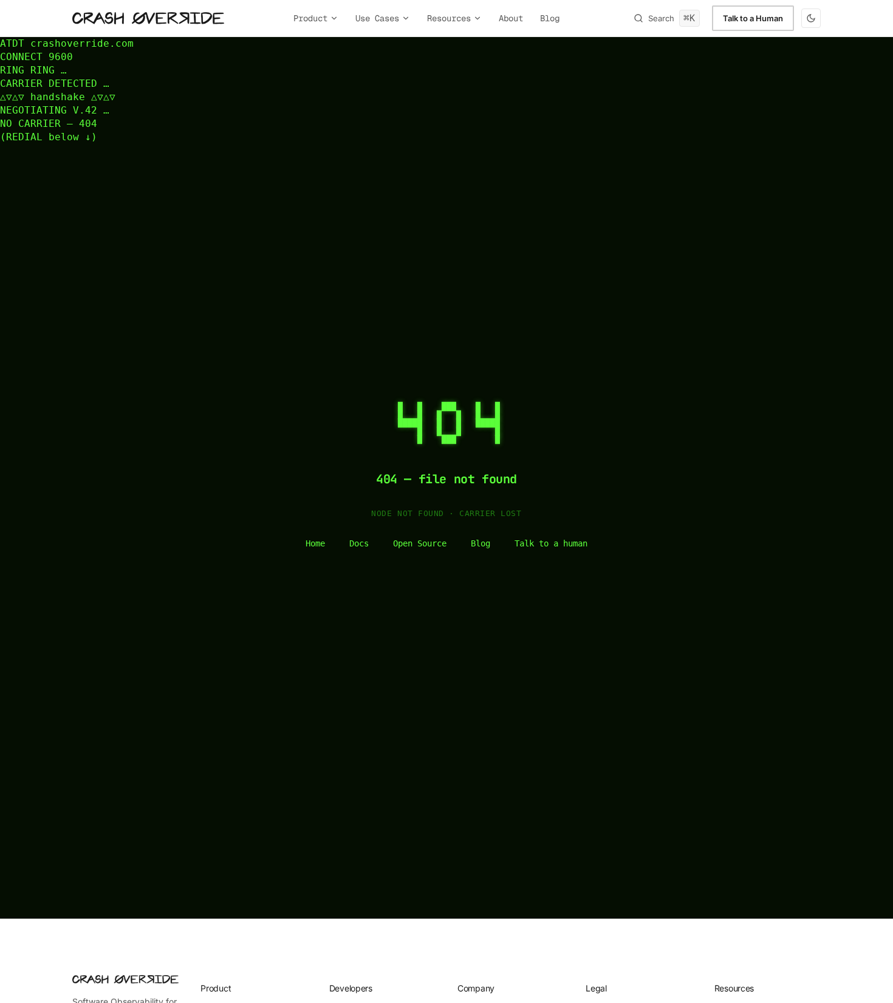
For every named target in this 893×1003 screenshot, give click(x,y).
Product (310, 18)
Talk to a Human (753, 18)
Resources (449, 18)
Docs (359, 543)
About (511, 18)
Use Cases (377, 18)
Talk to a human (551, 543)
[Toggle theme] (811, 18)
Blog (549, 18)
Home (315, 543)
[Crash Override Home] (148, 18)
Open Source (419, 543)
